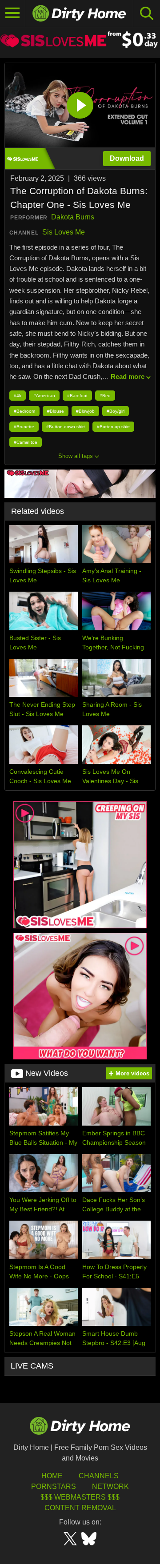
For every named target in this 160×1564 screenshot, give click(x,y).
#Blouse (55, 411)
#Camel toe (25, 442)
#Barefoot (77, 395)
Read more (127, 376)
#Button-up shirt (113, 426)
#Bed (105, 395)
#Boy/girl (115, 411)
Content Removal (80, 1508)
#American (44, 395)
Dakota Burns (72, 217)
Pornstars (53, 1486)
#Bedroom (24, 411)
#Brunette (24, 426)
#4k (17, 395)
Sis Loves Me (63, 232)
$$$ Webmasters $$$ (80, 1497)
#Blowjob (85, 411)
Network (110, 1486)
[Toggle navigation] (12, 13)
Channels (99, 1476)
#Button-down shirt (65, 426)
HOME (52, 1476)
